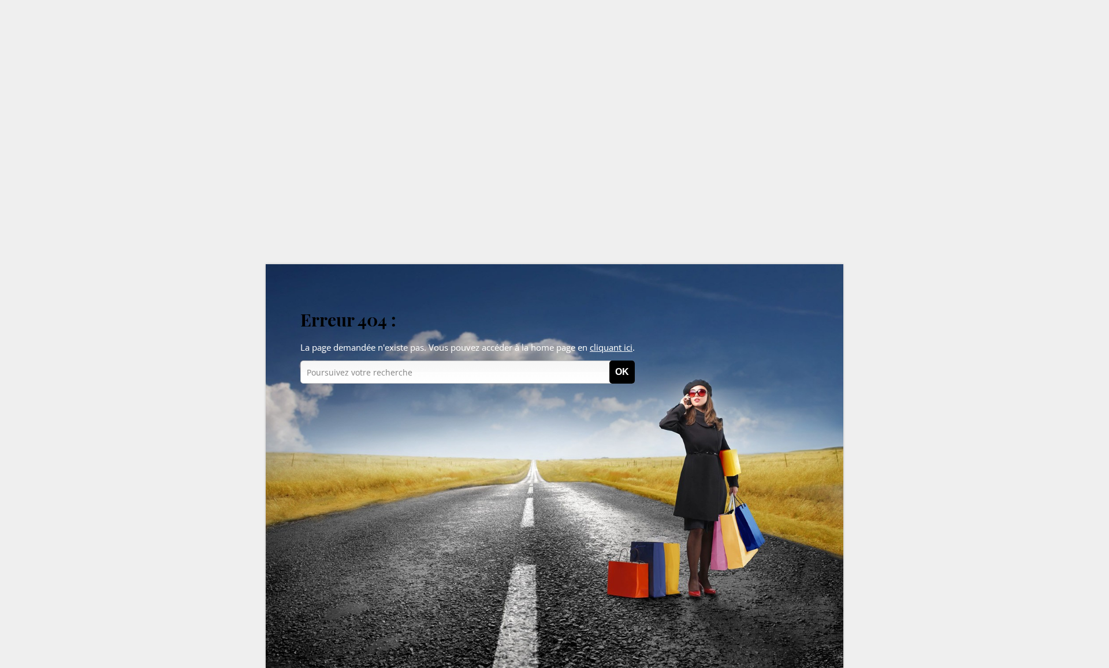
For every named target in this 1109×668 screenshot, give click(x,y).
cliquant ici (611, 347)
